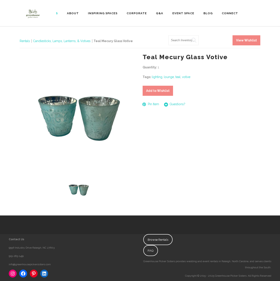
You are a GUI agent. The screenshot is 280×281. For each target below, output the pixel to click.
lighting (157, 77)
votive (186, 77)
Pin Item (153, 104)
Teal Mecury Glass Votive (113, 41)
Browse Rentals (158, 239)
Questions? (177, 104)
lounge (169, 77)
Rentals (25, 41)
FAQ (151, 250)
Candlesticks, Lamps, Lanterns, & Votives (62, 41)
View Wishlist (246, 40)
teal (177, 77)
